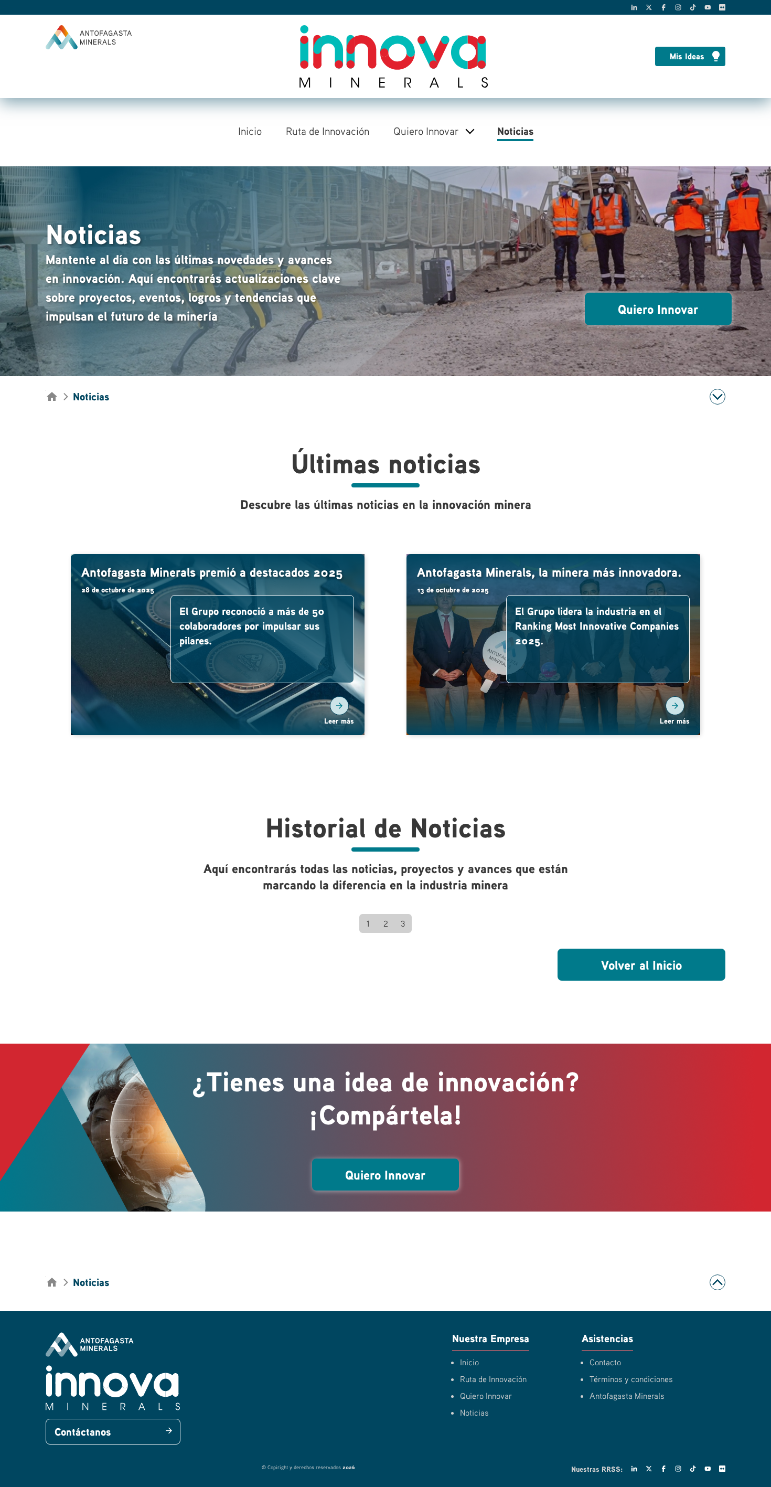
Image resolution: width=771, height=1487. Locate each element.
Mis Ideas (687, 56)
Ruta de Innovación (327, 130)
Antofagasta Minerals (627, 1395)
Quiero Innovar (426, 130)
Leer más (339, 720)
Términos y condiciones (631, 1379)
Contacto (605, 1362)
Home (51, 395)
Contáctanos (83, 1431)
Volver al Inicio (641, 964)
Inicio (250, 130)
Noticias (515, 130)
